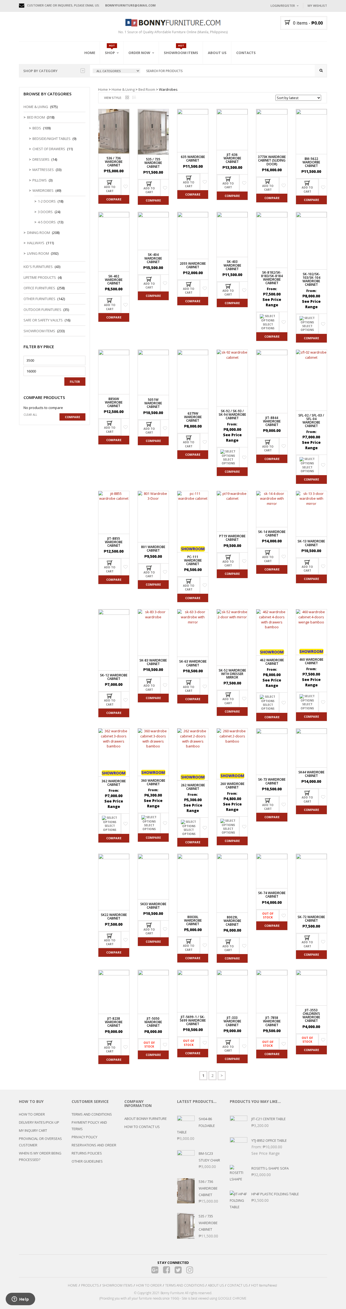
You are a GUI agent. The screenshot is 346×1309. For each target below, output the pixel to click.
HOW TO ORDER (32, 1114)
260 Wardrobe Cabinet (232, 785)
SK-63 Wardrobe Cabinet (193, 663)
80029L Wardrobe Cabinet (232, 921)
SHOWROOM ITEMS (117, 1285)
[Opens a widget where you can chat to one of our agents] (20, 1299)
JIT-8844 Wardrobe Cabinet (272, 421)
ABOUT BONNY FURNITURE (145, 1118)
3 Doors (45, 211)
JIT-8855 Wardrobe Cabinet (113, 542)
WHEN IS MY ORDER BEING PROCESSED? (40, 1156)
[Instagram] (190, 1269)
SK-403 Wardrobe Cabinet (232, 265)
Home (89, 52)
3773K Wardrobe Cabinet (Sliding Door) (272, 160)
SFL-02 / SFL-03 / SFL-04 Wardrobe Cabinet (311, 420)
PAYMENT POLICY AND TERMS (89, 1125)
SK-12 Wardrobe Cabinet (113, 677)
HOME (73, 1285)
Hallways (35, 242)
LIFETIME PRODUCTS (40, 277)
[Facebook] (166, 1269)
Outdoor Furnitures (42, 309)
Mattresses (43, 169)
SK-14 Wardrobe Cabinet (271, 533)
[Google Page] (155, 1269)
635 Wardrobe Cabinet (193, 159)
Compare (113, 199)
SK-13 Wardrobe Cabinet (311, 543)
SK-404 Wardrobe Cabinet (153, 258)
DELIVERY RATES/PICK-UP (39, 1122)
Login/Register (283, 6)
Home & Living (123, 89)
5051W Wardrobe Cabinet (153, 403)
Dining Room (38, 232)
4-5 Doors (47, 222)
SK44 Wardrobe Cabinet (311, 774)
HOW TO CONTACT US (142, 1126)
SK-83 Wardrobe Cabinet (153, 662)
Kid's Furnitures (38, 266)
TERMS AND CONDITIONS (92, 1114)
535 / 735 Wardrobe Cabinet (153, 163)
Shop (110, 52)
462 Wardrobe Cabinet (272, 662)
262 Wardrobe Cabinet (193, 787)
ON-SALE (119, 81)
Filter (75, 382)
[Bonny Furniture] (173, 22)
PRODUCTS (90, 1285)
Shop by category (40, 70)
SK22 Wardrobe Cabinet (114, 916)
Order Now (139, 52)
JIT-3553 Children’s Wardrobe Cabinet (311, 1015)
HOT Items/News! (264, 1285)
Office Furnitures (39, 288)
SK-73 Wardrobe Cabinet (271, 781)
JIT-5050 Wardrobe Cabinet (153, 1022)
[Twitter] (178, 1269)
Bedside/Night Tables (51, 138)
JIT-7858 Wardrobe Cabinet (272, 1021)
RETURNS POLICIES (87, 1153)
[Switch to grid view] (127, 97)
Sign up (304, 78)
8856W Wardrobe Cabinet (113, 402)
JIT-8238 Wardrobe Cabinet (113, 1022)
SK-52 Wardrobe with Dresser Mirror (232, 674)
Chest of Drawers (48, 148)
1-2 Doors (47, 201)
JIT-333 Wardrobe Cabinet (232, 1021)
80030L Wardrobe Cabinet (193, 920)
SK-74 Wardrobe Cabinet (271, 895)
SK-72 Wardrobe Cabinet (311, 919)
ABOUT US (216, 1285)
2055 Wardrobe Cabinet (193, 265)
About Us (217, 52)
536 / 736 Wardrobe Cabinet (113, 161)
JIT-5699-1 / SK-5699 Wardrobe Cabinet (193, 1020)
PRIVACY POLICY (84, 1137)
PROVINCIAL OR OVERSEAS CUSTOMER (40, 1141)
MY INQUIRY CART (33, 1130)
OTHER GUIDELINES (87, 1161)
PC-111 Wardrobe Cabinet (193, 560)
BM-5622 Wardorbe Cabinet (311, 162)
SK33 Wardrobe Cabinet (153, 906)
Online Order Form (146, 82)
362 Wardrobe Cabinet (114, 783)
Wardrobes (43, 190)
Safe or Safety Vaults (43, 320)
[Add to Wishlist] (126, 186)
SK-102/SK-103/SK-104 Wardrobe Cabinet (311, 279)
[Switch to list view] (134, 97)
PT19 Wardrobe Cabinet (232, 538)
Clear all (30, 415)
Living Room (38, 253)
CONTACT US (237, 1285)
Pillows (39, 180)
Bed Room (146, 89)
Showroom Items (181, 52)
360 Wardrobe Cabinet (153, 782)
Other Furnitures (39, 298)
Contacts (246, 52)
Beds (36, 128)
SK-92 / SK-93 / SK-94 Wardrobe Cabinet (232, 414)
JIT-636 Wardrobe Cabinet (232, 158)
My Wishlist (317, 6)
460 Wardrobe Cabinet (311, 661)
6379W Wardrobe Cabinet (193, 417)
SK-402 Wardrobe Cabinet (113, 280)
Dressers (40, 159)
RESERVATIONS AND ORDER (94, 1145)
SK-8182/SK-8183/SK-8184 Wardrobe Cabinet (272, 278)
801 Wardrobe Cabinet (153, 549)
